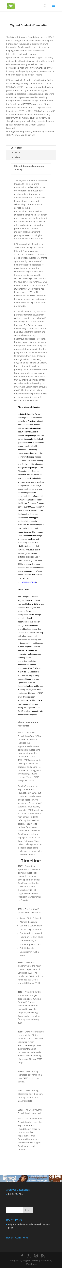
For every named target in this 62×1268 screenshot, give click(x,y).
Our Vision (16, 157)
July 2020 (12, 1194)
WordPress (31, 1264)
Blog (21, 1194)
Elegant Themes (30, 1260)
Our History (16, 147)
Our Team (15, 152)
